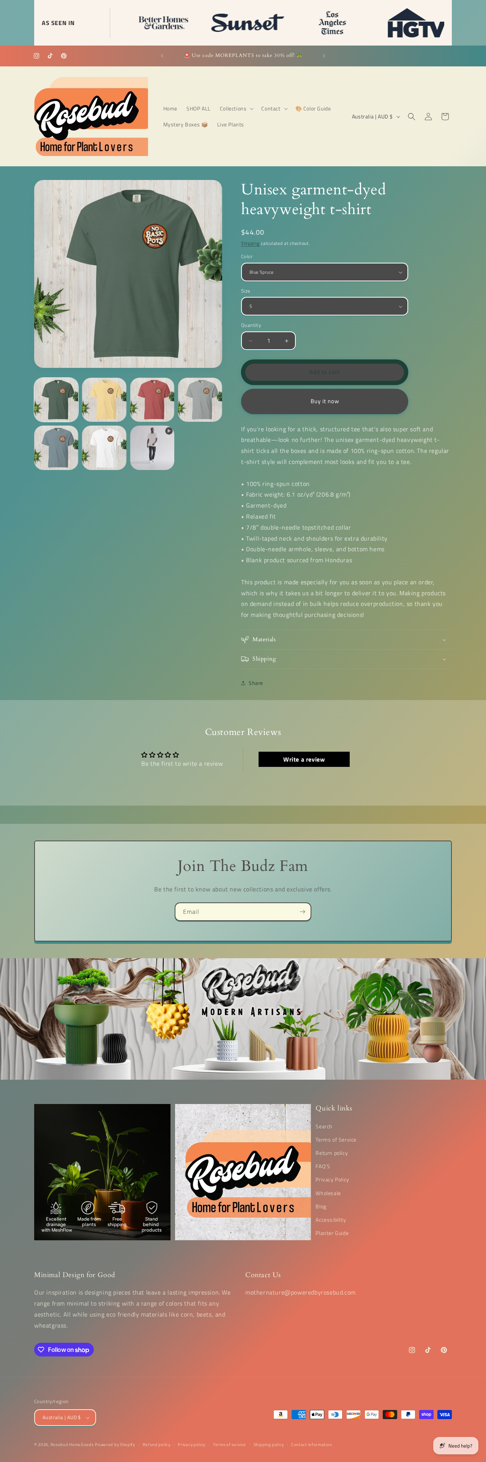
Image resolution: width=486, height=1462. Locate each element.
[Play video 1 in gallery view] (152, 448)
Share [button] (256, 683)
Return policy (332, 1153)
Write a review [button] (304, 759)
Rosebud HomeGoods (72, 1444)
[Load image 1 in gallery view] (56, 400)
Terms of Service (336, 1139)
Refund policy (156, 1444)
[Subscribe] (302, 911)
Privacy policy (191, 1444)
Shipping (250, 243)
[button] (236, 109)
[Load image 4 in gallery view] (200, 400)
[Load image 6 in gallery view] (104, 448)
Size (246, 291)
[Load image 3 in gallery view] (152, 400)
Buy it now (325, 401)
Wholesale (328, 1193)
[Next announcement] (324, 56)
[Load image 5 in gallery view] (56, 448)
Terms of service (229, 1444)
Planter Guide (332, 1233)
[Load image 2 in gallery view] (104, 400)
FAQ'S (323, 1166)
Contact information (311, 1444)
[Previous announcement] (162, 56)
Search (324, 1126)
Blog (321, 1206)
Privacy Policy (332, 1179)
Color (247, 256)
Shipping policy (269, 1444)
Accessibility (331, 1220)
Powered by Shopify (115, 1444)
